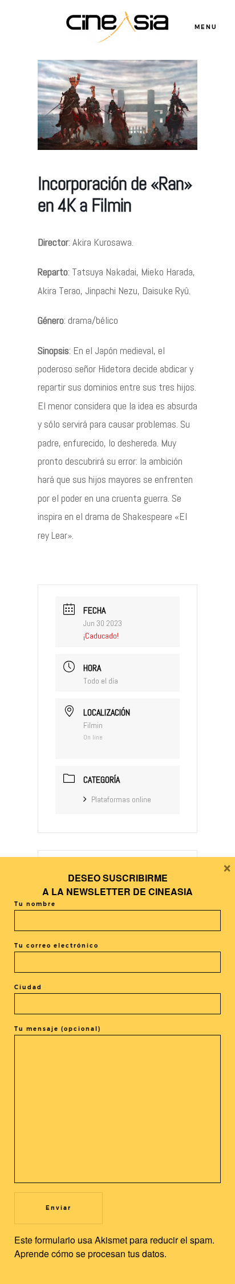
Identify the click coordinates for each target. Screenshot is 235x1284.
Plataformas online (121, 799)
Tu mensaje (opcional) (57, 1029)
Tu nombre (35, 904)
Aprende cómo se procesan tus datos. (90, 1253)
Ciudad (28, 987)
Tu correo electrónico (56, 945)
